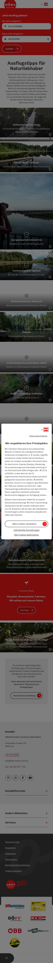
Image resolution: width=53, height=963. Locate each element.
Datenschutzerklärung (38, 436)
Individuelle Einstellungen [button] (26, 530)
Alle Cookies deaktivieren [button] (26, 534)
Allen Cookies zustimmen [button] (24, 523)
